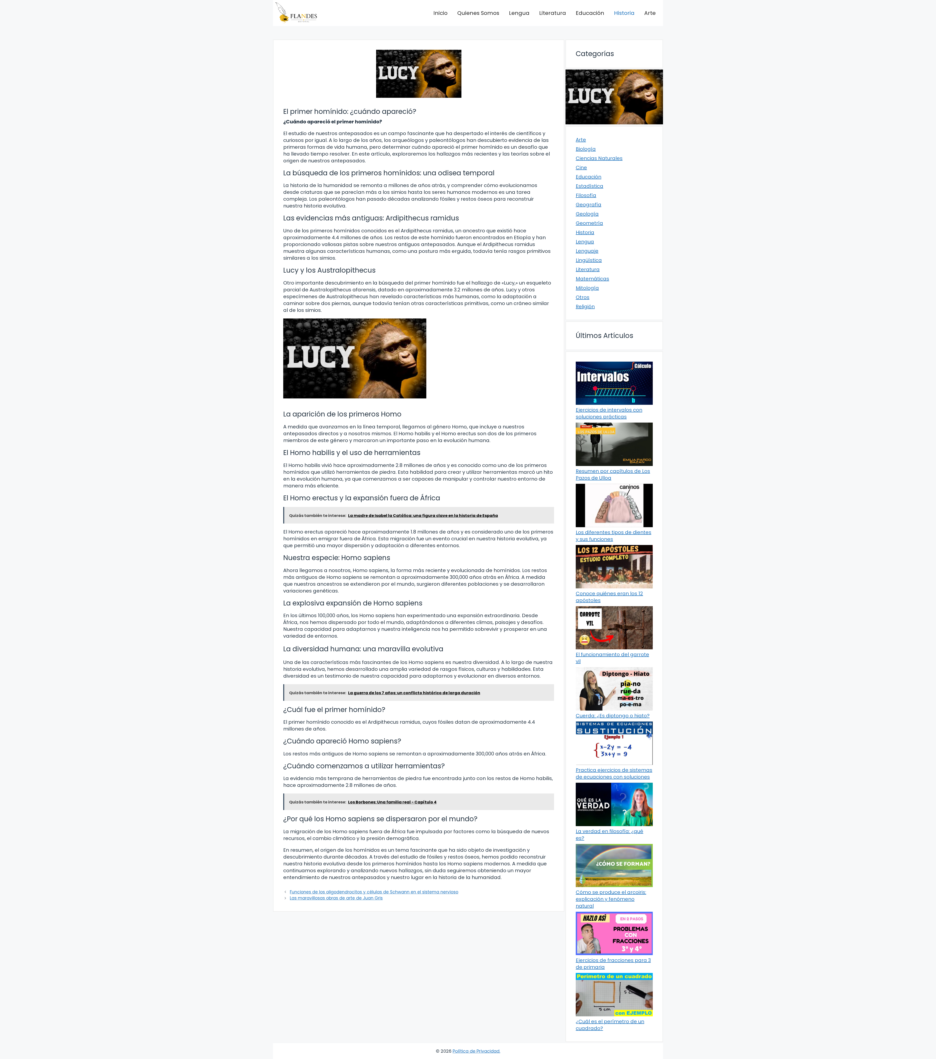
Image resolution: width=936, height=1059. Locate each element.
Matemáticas (592, 278)
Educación (590, 13)
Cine (581, 167)
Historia (624, 13)
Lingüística (589, 260)
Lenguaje (587, 250)
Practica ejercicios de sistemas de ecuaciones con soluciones (614, 773)
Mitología (587, 288)
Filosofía (586, 195)
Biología (586, 149)
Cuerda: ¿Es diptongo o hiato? (613, 715)
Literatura (552, 13)
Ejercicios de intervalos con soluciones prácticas (609, 413)
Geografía (588, 204)
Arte (650, 13)
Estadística (589, 186)
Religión (585, 306)
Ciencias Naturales (599, 158)
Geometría (589, 223)
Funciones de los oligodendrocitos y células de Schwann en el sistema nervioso (374, 892)
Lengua (519, 13)
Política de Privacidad (476, 1051)
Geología (587, 213)
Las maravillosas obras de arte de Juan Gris (336, 898)
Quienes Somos (478, 13)
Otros (582, 297)
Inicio (440, 13)
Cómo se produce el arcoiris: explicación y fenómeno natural (611, 899)
